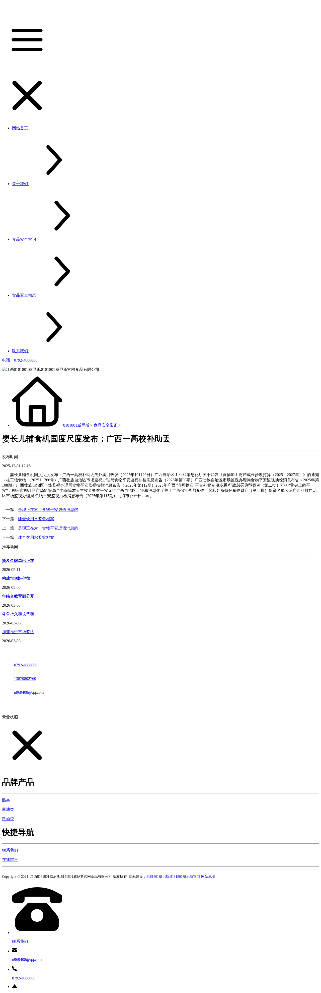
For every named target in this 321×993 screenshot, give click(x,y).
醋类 (6, 800)
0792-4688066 (25, 665)
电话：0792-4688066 (19, 360)
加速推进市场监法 (18, 632)
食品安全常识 (106, 425)
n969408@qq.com (29, 692)
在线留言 (10, 859)
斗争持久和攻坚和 (18, 614)
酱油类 (8, 809)
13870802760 (25, 678)
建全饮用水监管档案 (36, 519)
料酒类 (8, 818)
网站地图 (208, 877)
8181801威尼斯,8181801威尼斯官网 (173, 877)
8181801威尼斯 (76, 425)
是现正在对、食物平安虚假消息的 (48, 509)
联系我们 (10, 850)
